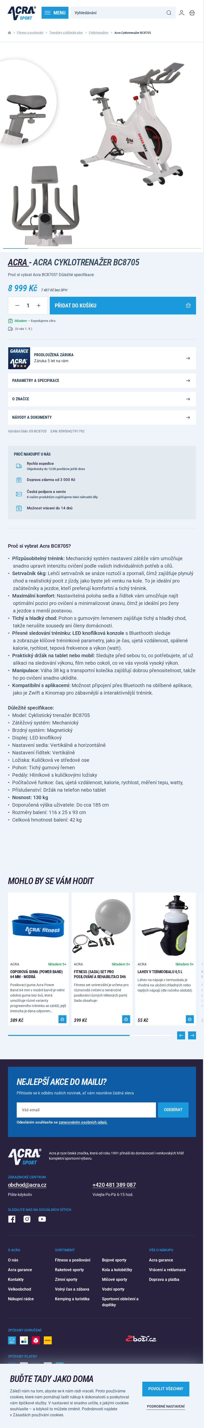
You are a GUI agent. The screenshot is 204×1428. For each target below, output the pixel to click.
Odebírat (173, 1109)
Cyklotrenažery (98, 32)
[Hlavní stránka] (21, 12)
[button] (192, 1035)
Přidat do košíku (76, 305)
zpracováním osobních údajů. (83, 1122)
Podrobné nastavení (166, 1406)
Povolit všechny (165, 1388)
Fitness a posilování (30, 32)
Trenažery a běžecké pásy (66, 32)
